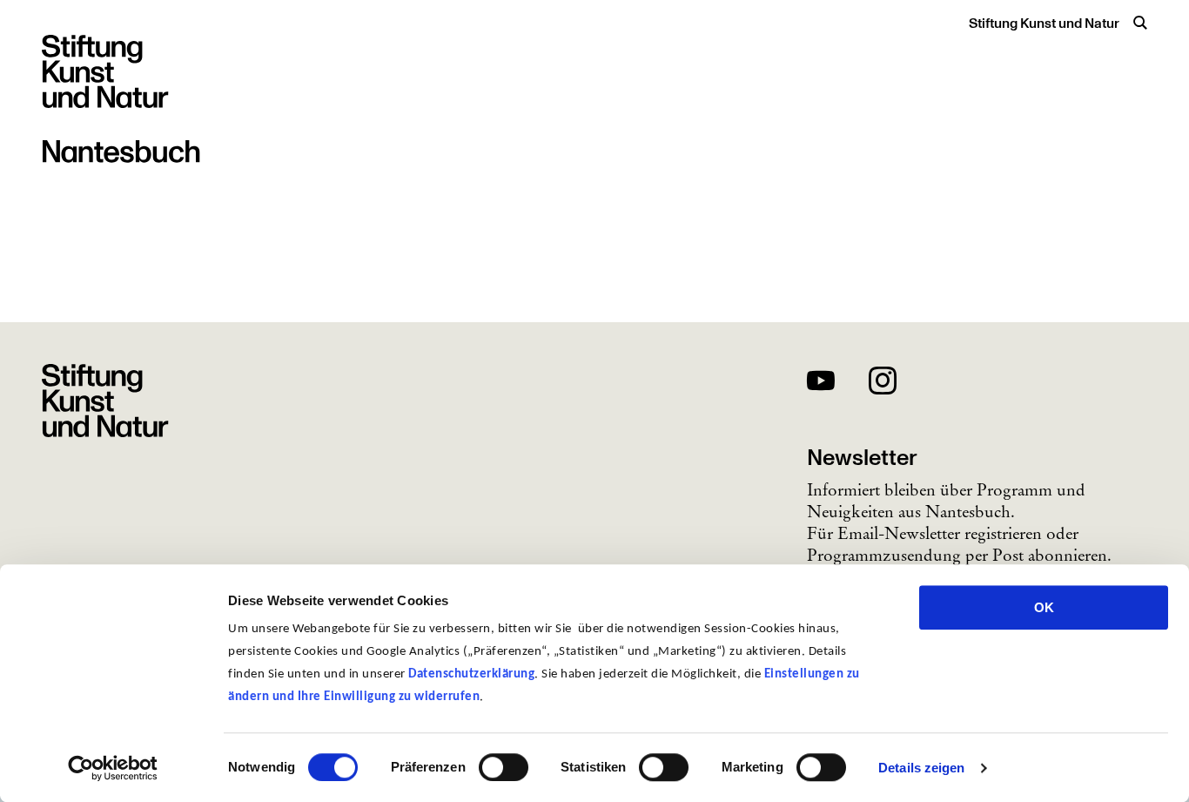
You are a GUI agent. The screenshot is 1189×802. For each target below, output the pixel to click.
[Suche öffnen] (1140, 23)
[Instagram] (883, 383)
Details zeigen (921, 767)
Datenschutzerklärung (471, 674)
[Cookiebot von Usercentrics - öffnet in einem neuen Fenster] (113, 768)
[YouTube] (821, 383)
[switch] (503, 767)
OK (1044, 607)
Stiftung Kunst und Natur (1044, 23)
